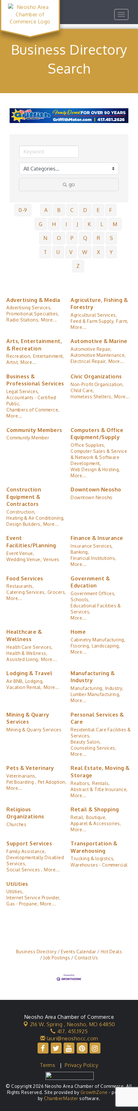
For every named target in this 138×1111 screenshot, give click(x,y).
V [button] (71, 252)
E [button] (98, 210)
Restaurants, (20, 586)
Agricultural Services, (94, 315)
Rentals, (101, 783)
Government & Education (90, 582)
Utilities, (14, 891)
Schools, (80, 599)
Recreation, (18, 356)
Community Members (34, 430)
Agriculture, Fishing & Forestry (99, 303)
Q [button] (85, 238)
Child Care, (82, 390)
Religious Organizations (25, 813)
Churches (16, 824)
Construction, (21, 512)
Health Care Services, (29, 647)
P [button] (72, 238)
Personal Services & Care (97, 718)
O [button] (59, 238)
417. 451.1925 (72, 1031)
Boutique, (96, 817)
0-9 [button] (23, 210)
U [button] (58, 252)
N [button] (45, 238)
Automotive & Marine (99, 341)
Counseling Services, (93, 748)
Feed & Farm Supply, (93, 321)
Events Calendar (78, 951)
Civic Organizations (96, 376)
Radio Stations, (22, 319)
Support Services (29, 843)
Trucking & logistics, (93, 858)
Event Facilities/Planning (31, 541)
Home (78, 632)
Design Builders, (23, 524)
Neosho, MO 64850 (72, 1024)
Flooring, (80, 645)
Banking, (80, 552)
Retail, (77, 817)
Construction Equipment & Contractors (23, 496)
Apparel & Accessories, (96, 823)
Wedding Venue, (23, 559)
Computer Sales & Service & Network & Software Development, (99, 457)
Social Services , (24, 869)
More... (49, 319)
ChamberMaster (61, 1098)
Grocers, (56, 592)
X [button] (98, 252)
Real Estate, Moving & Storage (100, 771)
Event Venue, (20, 553)
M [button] (115, 224)
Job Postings (56, 957)
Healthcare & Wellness (24, 635)
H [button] (54, 224)
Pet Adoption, (52, 782)
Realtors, (81, 783)
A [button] (46, 210)
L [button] (101, 224)
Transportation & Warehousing (94, 847)
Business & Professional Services (35, 380)
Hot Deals (111, 951)
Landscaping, (106, 645)
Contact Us (86, 957)
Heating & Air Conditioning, (35, 518)
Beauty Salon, (86, 742)
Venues (51, 559)
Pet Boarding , (21, 782)
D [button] (85, 210)
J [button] (77, 224)
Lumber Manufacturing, (95, 694)
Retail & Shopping (95, 809)
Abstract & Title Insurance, (99, 789)
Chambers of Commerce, (32, 409)
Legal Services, (22, 391)
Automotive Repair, (91, 349)
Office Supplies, (88, 445)
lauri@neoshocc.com (71, 1038)
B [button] (59, 210)
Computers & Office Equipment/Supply (97, 433)
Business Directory (36, 951)
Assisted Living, (22, 659)
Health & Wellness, (26, 653)
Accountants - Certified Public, (31, 400)
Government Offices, (93, 593)
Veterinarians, (21, 776)
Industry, (114, 688)
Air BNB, (14, 681)
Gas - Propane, (22, 903)
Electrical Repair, (89, 361)
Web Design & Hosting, (95, 469)
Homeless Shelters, (91, 396)
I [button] (66, 224)
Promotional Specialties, (32, 313)
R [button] (98, 238)
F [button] (110, 210)
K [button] (89, 224)
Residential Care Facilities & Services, (101, 732)
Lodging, (34, 681)
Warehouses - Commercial (99, 865)
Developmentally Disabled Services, (35, 860)
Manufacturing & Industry (93, 676)
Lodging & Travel (29, 673)
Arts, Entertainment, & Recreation (34, 344)
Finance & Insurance (97, 538)
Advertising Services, (29, 307)
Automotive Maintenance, (98, 355)
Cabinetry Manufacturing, (98, 639)
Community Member (27, 437)
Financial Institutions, (93, 558)
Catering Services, (26, 592)
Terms (48, 1065)
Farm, (122, 321)
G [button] (41, 224)
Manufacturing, (87, 688)
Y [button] (111, 252)
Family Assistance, (26, 851)
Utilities (17, 884)
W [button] (85, 252)
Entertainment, (48, 356)
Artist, (12, 362)
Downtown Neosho (96, 489)
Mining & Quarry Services (27, 718)
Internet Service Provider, (33, 897)
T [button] (45, 252)
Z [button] (78, 266)
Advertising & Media (33, 300)
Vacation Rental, (24, 687)
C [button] (72, 210)
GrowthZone (94, 1092)
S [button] (111, 238)
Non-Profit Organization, (97, 384)
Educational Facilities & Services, (96, 608)
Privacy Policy (81, 1065)
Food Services (24, 578)
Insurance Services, (92, 546)
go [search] (72, 184)
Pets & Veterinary (30, 768)
